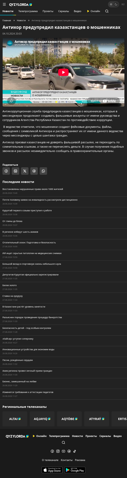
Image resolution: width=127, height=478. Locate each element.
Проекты (48, 11)
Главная (6, 20)
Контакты (66, 460)
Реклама (80, 460)
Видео (77, 11)
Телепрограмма (28, 11)
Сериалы (63, 11)
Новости (7, 11)
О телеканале (50, 460)
